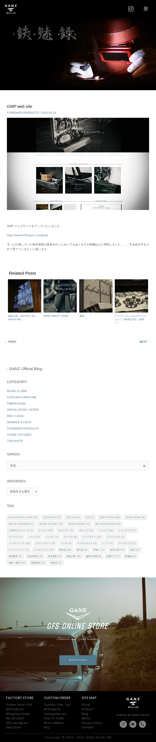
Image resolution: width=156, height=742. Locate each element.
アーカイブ (78, 481)
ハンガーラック (19, 543)
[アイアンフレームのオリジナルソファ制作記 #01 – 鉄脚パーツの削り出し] (131, 296)
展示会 (82, 549)
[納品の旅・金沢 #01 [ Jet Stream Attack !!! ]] (24, 296)
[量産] (96, 296)
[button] (145, 9)
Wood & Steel (51, 524)
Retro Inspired (21, 524)
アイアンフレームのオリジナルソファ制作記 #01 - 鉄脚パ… (130, 319)
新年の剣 (117, 549)
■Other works (108, 524)
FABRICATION (16, 403)
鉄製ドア (113, 556)
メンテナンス (127, 543)
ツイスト (52, 536)
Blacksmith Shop (23, 517)
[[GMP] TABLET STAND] (60, 296)
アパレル (46, 530)
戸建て (99, 549)
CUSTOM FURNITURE (22, 397)
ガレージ (86, 530)
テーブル (70, 536)
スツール (16, 536)
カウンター (66, 530)
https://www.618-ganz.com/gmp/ (27, 235)
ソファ (34, 536)
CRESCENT (52, 517)
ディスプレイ (92, 536)
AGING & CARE (17, 391)
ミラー (107, 543)
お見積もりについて (21, 530)
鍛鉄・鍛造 (17, 562)
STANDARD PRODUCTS (23, 112)
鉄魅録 (130, 556)
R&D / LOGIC (15, 416)
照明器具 (15, 556)
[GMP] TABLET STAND (55, 316)
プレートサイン (45, 543)
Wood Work (79, 524)
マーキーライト (87, 543)
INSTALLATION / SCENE (23, 409)
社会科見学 (34, 556)
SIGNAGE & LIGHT (19, 422)
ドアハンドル (115, 536)
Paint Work (135, 517)
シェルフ (106, 530)
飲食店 (56, 562)
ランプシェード (18, 549)
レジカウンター (44, 549)
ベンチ (66, 543)
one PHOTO (110, 517)
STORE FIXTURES (19, 434)
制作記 (65, 549)
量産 (81, 316)
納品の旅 (73, 556)
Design (73, 517)
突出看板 (54, 556)
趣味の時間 (93, 556)
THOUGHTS (15, 440)
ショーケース (127, 530)
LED (89, 517)
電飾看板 (38, 562)
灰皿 (134, 549)
